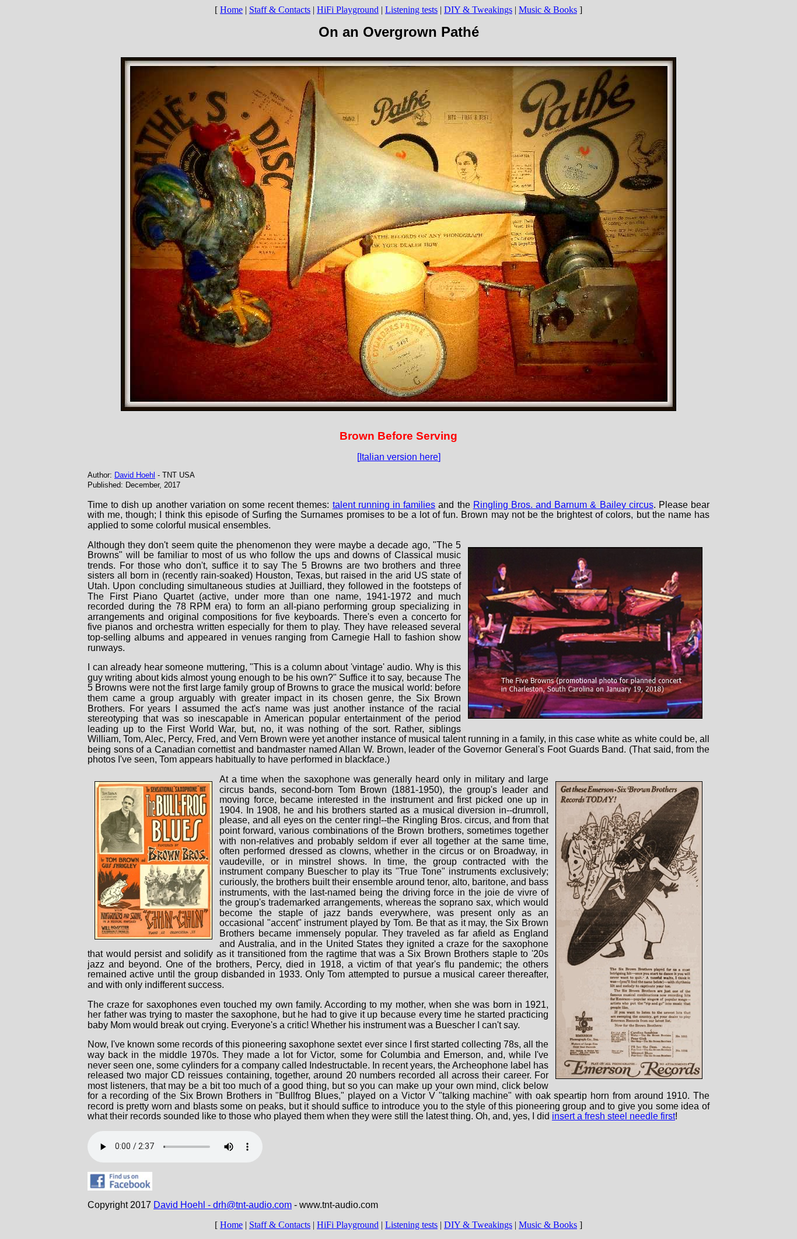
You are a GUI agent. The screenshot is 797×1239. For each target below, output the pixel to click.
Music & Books (548, 10)
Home (231, 10)
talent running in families (384, 505)
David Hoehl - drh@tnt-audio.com (222, 1205)
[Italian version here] (399, 457)
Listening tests (411, 10)
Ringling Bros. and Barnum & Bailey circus (563, 505)
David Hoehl (134, 475)
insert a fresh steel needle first (613, 1116)
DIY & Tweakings (478, 10)
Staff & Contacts (279, 10)
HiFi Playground (348, 10)
